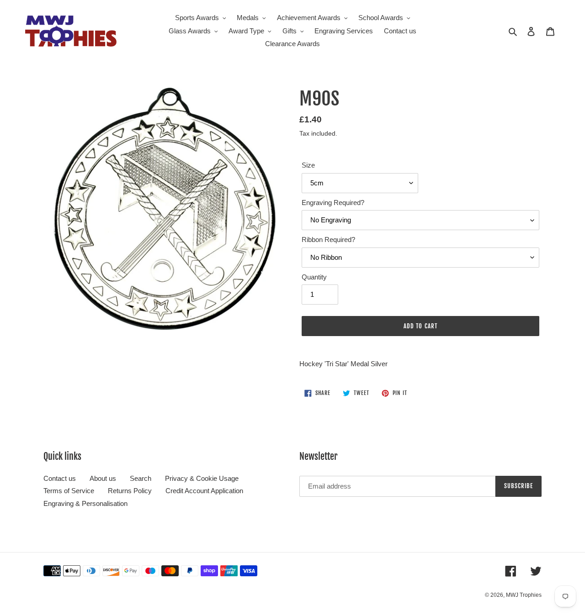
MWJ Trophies (524, 595)
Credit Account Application (204, 491)
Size (308, 165)
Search (140, 478)
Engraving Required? (333, 202)
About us (103, 478)
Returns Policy (130, 491)
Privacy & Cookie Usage (202, 478)
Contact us (59, 478)
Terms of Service (68, 491)
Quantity (314, 277)
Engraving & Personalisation (85, 503)
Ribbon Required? (328, 239)
